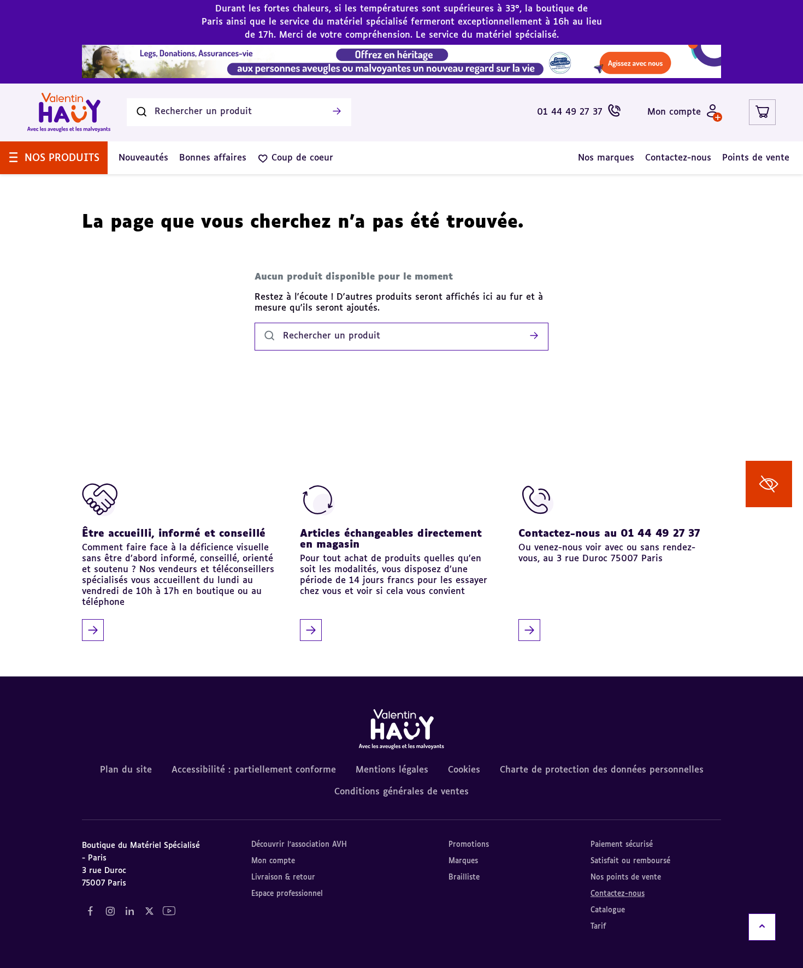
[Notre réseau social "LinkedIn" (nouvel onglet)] (129, 912)
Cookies (464, 770)
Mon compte (273, 861)
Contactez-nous (618, 894)
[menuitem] (54, 157)
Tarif (598, 926)
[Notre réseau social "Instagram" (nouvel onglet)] (110, 912)
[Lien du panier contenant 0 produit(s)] (762, 112)
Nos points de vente (626, 877)
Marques (463, 861)
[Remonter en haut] (762, 927)
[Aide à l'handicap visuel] (769, 484)
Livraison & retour (283, 877)
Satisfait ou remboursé (630, 861)
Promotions (468, 844)
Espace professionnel (287, 894)
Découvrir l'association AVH (299, 844)
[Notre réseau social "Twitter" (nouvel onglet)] (149, 912)
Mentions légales (392, 770)
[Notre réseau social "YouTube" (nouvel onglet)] (169, 912)
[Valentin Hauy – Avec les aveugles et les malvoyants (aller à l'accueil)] (68, 112)
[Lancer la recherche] (336, 112)
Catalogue (608, 910)
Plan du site (126, 770)
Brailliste (464, 877)
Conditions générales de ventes (401, 792)
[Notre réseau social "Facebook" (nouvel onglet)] (90, 912)
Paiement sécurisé (622, 844)
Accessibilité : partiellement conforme (254, 770)
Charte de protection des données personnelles (602, 770)
